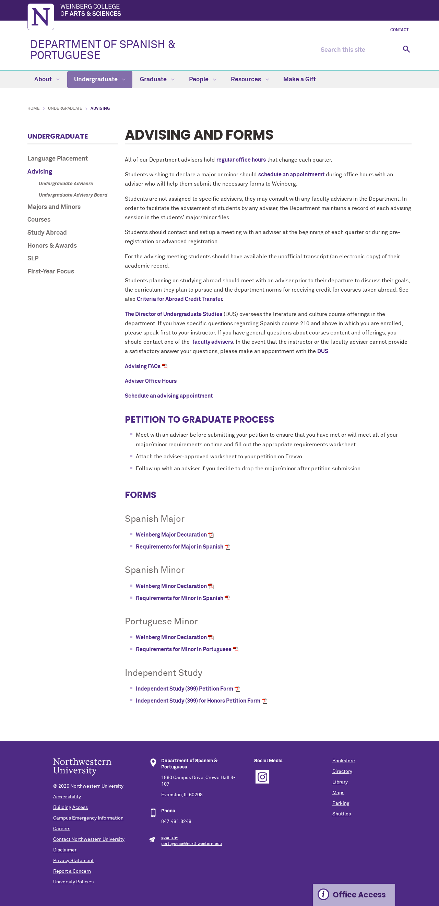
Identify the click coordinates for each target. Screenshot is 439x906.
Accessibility (67, 797)
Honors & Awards (52, 246)
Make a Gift (299, 80)
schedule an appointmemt (291, 174)
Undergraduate (96, 80)
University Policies (73, 882)
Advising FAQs (143, 366)
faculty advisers (212, 342)
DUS (322, 351)
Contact (399, 30)
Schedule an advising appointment (169, 396)
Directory (342, 771)
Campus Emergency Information (88, 818)
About (43, 80)
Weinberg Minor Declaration (171, 586)
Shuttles (341, 814)
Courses (38, 220)
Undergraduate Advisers (66, 183)
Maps (338, 792)
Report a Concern (72, 871)
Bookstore (343, 760)
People (199, 80)
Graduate (154, 80)
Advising (39, 172)
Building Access (70, 807)
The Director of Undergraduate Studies (173, 314)
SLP (32, 259)
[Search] (406, 50)
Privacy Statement (73, 860)
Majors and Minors (54, 207)
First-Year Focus (50, 272)
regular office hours (241, 160)
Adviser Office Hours (151, 381)
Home (33, 109)
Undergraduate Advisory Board (73, 195)
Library (340, 782)
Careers (61, 828)
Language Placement (57, 159)
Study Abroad (47, 233)
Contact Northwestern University (88, 839)
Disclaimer (64, 850)
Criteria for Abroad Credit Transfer (179, 299)
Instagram (262, 777)
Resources (246, 80)
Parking (340, 803)
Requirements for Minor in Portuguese (184, 649)
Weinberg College (90, 10)
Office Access (359, 895)
